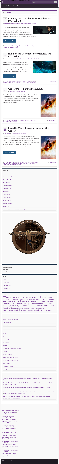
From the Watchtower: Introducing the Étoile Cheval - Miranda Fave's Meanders (23, 382)
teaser (21, 308)
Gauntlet (14, 120)
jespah (9, 301)
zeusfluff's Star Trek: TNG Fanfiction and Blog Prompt (16, 209)
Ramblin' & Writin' (7, 200)
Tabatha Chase (9, 308)
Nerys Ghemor (13, 303)
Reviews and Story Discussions (30, 23)
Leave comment (52, 46)
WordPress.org (6, 288)
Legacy (23, 301)
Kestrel (36, 162)
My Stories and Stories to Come (13, 5)
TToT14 (47, 308)
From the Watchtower (15, 23)
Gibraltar (49, 299)
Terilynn (42, 308)
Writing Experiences (8, 366)
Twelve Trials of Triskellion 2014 (10, 360)
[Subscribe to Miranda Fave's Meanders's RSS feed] (2, 2)
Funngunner (36, 299)
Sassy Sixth (6, 82)
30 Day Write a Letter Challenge (10, 319)
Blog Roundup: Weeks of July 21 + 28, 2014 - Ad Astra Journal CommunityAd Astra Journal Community (29, 392)
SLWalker (25, 306)
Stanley (34, 306)
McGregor (29, 301)
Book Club (28, 297)
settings (8, 306)
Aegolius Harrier (13, 297)
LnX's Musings (6, 194)
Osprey (21, 23)
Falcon (13, 162)
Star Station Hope (25, 82)
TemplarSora (38, 308)
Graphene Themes (12, 462)
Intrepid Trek (6, 191)
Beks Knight (21, 297)
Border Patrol (8, 46)
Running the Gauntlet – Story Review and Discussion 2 (29, 20)
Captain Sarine (48, 297)
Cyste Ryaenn (21, 299)
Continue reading (9, 40)
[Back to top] (55, 460)
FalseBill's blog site (7, 185)
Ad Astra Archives (7, 174)
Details (4, 333)
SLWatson (30, 306)
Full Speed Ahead (7, 188)
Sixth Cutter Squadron (14, 82)
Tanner (18, 308)
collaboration (15, 299)
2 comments (53, 81)
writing (16, 47)
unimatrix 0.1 (6, 206)
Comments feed (7, 285)
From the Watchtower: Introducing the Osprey (28, 129)
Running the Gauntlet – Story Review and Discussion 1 (29, 55)
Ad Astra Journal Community (10, 176)
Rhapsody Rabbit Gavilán (31, 303)
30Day (5, 297)
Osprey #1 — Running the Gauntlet (26, 88)
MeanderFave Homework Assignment (12, 348)
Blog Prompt (6, 325)
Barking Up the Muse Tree (9, 179)
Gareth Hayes (15, 46)
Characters (6, 299)
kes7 (13, 301)
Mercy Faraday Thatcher (25, 46)
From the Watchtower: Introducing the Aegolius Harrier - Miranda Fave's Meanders (24, 378)
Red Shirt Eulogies (7, 203)
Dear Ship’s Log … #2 (15, 398)
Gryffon (25, 162)
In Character (6, 342)
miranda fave (7, 23)
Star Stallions (6, 164)
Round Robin (45, 303)
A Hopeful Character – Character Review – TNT (10, 421)
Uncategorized (6, 363)
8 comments (53, 162)
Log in (4, 279)
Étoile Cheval (47, 310)
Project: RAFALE (7, 197)
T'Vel (52, 306)
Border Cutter (8, 120)
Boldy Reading (6, 182)
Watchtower (33, 82)
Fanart (4, 336)
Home (2, 5)
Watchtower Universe (8, 47)
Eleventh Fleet (29, 299)
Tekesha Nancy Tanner (29, 308)
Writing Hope (39, 58)
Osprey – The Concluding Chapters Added (14, 393)
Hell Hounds (31, 162)
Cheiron (11, 299)
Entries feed (6, 282)
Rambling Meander (7, 354)
